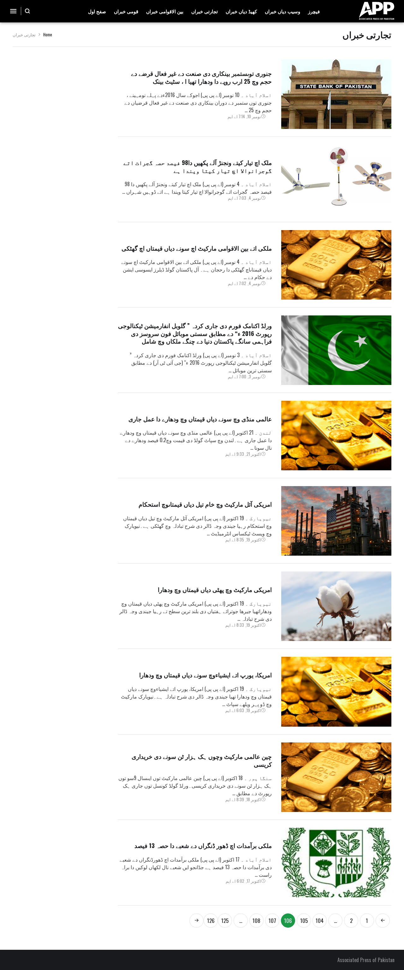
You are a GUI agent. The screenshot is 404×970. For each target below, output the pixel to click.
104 (320, 920)
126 (211, 920)
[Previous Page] (383, 920)
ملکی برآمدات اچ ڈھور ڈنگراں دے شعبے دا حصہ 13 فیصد (203, 845)
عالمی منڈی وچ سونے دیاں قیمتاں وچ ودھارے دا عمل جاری (200, 418)
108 (256, 920)
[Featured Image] (336, 94)
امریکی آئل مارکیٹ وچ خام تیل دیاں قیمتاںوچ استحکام (205, 503)
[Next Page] (196, 920)
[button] (27, 11)
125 (225, 920)
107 (272, 920)
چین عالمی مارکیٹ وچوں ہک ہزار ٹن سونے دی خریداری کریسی (202, 760)
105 (304, 920)
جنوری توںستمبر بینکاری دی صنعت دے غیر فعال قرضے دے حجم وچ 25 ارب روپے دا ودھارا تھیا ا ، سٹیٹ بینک (201, 77)
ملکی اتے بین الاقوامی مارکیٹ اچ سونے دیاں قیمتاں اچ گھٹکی (197, 247)
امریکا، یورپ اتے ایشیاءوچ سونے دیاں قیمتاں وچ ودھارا (205, 674)
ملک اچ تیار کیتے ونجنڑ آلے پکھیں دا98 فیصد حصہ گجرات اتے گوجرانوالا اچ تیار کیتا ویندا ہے (197, 166)
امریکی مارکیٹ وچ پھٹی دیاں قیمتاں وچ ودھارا (215, 589)
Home (47, 34)
